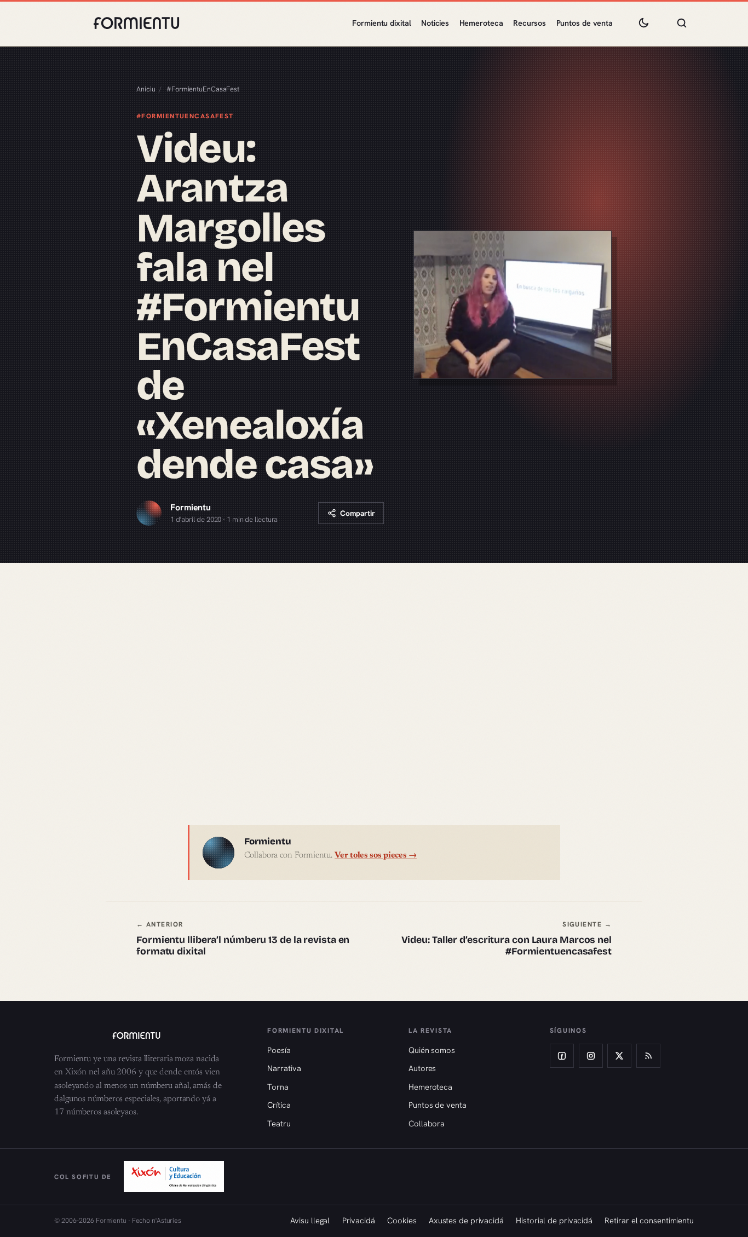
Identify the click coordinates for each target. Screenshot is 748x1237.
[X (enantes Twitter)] (619, 1056)
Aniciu (145, 89)
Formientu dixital (381, 23)
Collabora (426, 1123)
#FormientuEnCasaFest (202, 89)
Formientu (190, 507)
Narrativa (284, 1068)
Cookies (401, 1220)
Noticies (435, 23)
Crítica (278, 1105)
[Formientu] (150, 1035)
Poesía (278, 1050)
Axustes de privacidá (466, 1220)
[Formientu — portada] (136, 23)
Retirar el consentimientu (649, 1220)
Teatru (278, 1123)
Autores (422, 1068)
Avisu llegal (310, 1220)
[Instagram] (591, 1056)
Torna (278, 1086)
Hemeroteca (481, 23)
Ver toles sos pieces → (376, 855)
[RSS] (648, 1056)
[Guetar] (682, 23)
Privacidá (358, 1220)
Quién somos (431, 1050)
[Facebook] (562, 1056)
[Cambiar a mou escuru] (643, 23)
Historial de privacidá (554, 1220)
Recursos (529, 23)
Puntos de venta (584, 23)
